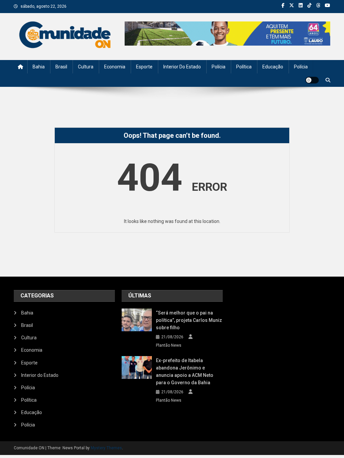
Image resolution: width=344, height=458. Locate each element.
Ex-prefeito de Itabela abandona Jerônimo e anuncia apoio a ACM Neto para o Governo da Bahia (184, 371)
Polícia (218, 66)
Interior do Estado (182, 66)
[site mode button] (312, 80)
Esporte (144, 66)
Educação (272, 66)
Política (244, 66)
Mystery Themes (106, 448)
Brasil (61, 66)
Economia (114, 66)
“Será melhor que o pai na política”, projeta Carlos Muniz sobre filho (189, 320)
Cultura (85, 66)
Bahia (39, 66)
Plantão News (168, 345)
